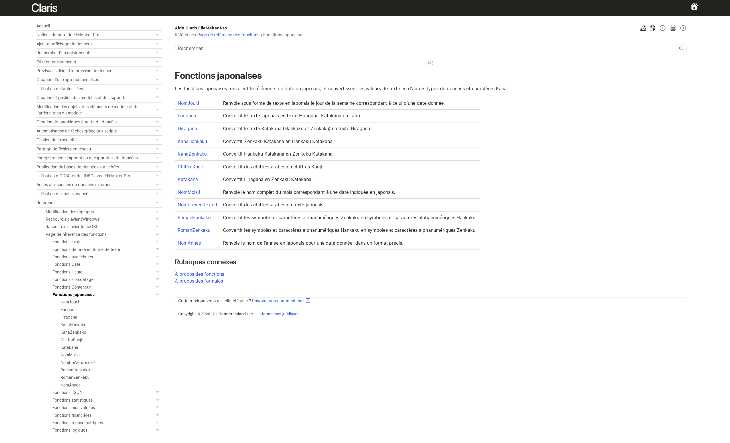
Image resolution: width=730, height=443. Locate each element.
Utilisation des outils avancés (63, 194)
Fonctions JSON (67, 392)
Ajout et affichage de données (64, 44)
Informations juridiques (278, 313)
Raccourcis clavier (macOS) (71, 226)
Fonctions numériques (72, 257)
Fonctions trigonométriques (77, 422)
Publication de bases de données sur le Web (77, 167)
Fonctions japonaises (73, 294)
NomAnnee (70, 385)
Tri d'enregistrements (56, 62)
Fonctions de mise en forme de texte (86, 249)
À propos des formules (199, 281)
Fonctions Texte (67, 241)
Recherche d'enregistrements (63, 53)
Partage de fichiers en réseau (63, 149)
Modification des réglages (70, 212)
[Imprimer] (673, 28)
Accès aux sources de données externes (73, 184)
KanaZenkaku (73, 332)
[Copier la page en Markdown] (652, 28)
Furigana (68, 309)
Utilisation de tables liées (59, 88)
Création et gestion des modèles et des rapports (81, 97)
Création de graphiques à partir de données (76, 122)
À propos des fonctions (199, 274)
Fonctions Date (66, 264)
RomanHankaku (75, 370)
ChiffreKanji (71, 339)
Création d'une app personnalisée (67, 79)
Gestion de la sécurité (56, 140)
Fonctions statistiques (72, 400)
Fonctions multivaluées (73, 407)
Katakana (69, 347)
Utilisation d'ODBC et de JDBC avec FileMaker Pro (83, 176)
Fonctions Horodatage (73, 279)
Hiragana (68, 317)
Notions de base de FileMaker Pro (67, 35)
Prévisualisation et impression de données (75, 71)
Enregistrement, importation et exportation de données (87, 158)
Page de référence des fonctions (76, 234)
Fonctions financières (72, 415)
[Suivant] (683, 28)
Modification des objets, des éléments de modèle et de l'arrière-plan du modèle (87, 109)
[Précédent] (662, 28)
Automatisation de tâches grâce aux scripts (76, 131)
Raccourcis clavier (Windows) (73, 219)
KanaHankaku (73, 325)
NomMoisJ (70, 355)
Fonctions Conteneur (71, 287)
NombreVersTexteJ (77, 362)
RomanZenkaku (75, 377)
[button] (158, 35)
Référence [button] (46, 202)
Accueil (43, 26)
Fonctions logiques (69, 430)
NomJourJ (69, 302)
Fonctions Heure (67, 272)
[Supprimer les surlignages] (643, 28)
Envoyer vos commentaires (278, 300)
